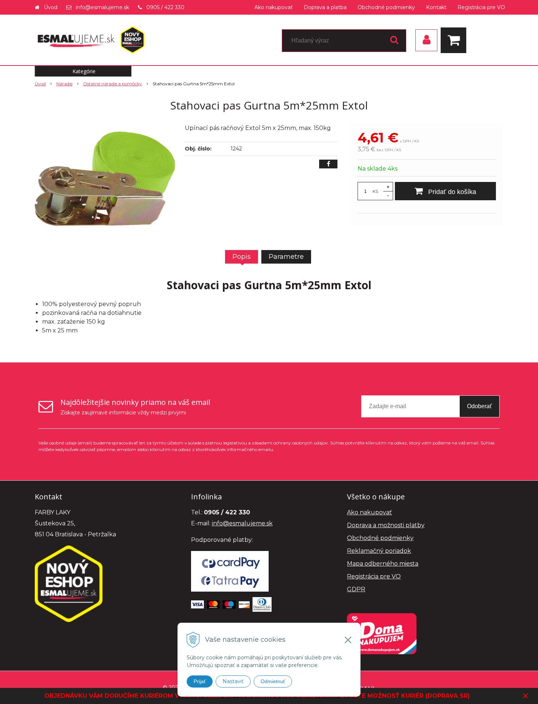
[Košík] (455, 40)
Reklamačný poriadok (379, 550)
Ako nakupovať (273, 7)
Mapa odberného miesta (382, 563)
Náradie (64, 83)
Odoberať (479, 406)
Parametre (286, 257)
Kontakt (436, 7)
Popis (241, 257)
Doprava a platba (325, 7)
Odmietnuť (273, 681)
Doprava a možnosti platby (386, 525)
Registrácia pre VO (481, 7)
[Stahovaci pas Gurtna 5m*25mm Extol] (105, 179)
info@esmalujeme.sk (102, 7)
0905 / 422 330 (165, 7)
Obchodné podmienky (386, 7)
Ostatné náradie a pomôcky (112, 83)
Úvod (50, 7)
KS (375, 191)
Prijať (200, 681)
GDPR (356, 589)
